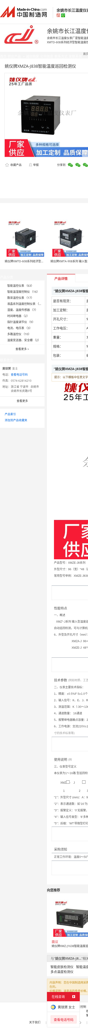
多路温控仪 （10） (19, 334)
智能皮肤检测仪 (61, 967)
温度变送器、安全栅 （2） (24, 340)
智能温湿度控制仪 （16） (23, 292)
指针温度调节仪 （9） (21, 322)
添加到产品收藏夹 (16, 420)
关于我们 (34, 1022)
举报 (36, 165)
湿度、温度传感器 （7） (22, 310)
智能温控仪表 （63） (20, 286)
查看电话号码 (19, 375)
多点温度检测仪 (61, 971)
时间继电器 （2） (18, 316)
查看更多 (22, 349)
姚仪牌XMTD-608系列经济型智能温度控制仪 (33, 261)
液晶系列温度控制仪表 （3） (25, 304)
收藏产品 (16, 165)
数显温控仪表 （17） (20, 298)
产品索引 (10, 414)
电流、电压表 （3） (19, 328)
